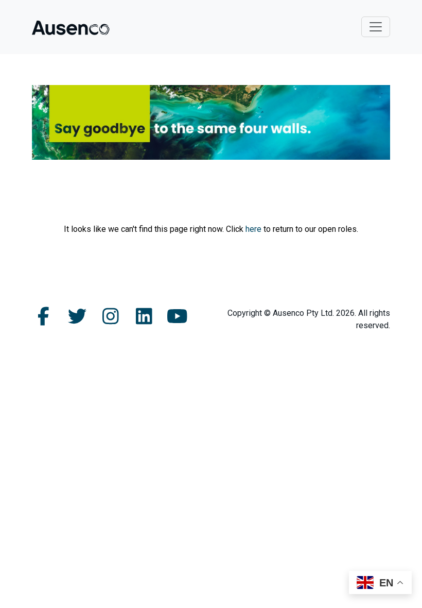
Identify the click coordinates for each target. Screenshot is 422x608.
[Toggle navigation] (375, 26)
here (253, 229)
